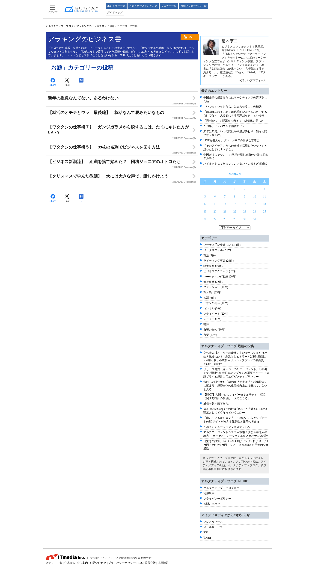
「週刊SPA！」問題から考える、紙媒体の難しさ (233, 120)
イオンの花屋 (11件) (215, 303)
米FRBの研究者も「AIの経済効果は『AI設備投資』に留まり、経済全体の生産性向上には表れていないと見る (235, 385)
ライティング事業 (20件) (218, 260)
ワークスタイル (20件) (217, 250)
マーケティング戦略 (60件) (219, 276)
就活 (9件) (209, 255)
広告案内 (82, 562)
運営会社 (150, 562)
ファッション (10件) (215, 287)
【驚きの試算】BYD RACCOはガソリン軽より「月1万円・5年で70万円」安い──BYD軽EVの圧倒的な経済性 (235, 445)
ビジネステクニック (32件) (219, 271)
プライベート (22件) (215, 313)
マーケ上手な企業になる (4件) (222, 244)
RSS (190, 37)
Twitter (207, 537)
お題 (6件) (209, 297)
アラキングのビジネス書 (90, 26)
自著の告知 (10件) (214, 329)
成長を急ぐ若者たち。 (217, 403)
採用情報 (163, 562)
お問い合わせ (211, 503)
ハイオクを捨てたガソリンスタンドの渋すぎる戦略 (235, 163)
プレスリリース (213, 521)
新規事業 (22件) (213, 282)
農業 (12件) (210, 335)
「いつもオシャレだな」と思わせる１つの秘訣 (232, 106)
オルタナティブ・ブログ (60, 26)
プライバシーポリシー (217, 498)
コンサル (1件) (212, 308)
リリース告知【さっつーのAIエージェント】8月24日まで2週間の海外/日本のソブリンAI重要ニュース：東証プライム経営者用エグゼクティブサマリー (236, 373)
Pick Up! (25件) (212, 292)
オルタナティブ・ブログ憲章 (221, 488)
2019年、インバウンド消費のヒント (225, 126)
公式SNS (69, 562)
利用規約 (208, 493)
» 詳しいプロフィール (252, 80)
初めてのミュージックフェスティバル (226, 426)
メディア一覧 (54, 562)
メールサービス (213, 527)
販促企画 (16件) (213, 266)
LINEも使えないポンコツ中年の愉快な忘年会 (231, 140)
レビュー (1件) (212, 319)
